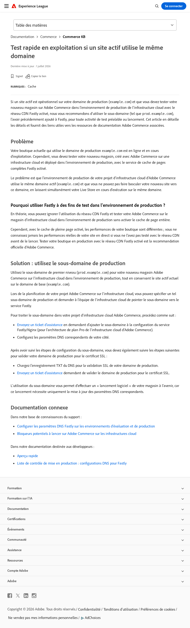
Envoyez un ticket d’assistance (40, 324)
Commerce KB (74, 36)
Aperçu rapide (27, 455)
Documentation (22, 36)
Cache (32, 86)
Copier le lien (38, 76)
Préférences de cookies (158, 609)
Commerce (48, 36)
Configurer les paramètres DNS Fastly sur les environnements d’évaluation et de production (86, 426)
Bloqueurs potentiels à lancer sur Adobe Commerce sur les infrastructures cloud (76, 433)
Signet (19, 76)
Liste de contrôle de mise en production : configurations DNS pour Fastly (72, 463)
